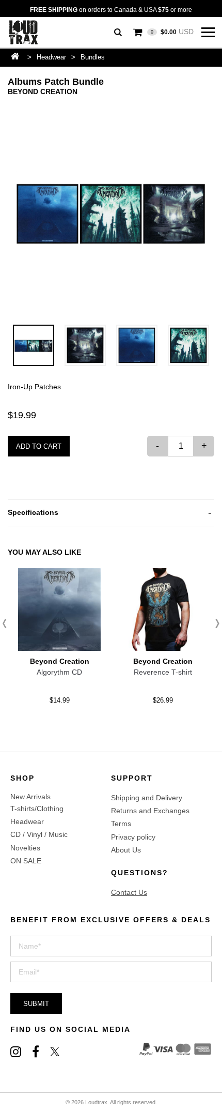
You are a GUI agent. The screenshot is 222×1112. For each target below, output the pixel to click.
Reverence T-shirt (163, 672)
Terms (121, 823)
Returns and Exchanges (150, 810)
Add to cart (38, 446)
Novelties (25, 848)
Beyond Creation (42, 91)
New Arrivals (30, 797)
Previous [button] (8, 623)
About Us (126, 850)
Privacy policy (133, 837)
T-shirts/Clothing (37, 808)
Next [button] (214, 623)
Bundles (93, 57)
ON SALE (25, 861)
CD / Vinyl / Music (39, 834)
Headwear (51, 57)
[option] (111, 211)
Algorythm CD (59, 672)
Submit (36, 1004)
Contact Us (129, 892)
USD (172, 31)
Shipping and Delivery (146, 798)
